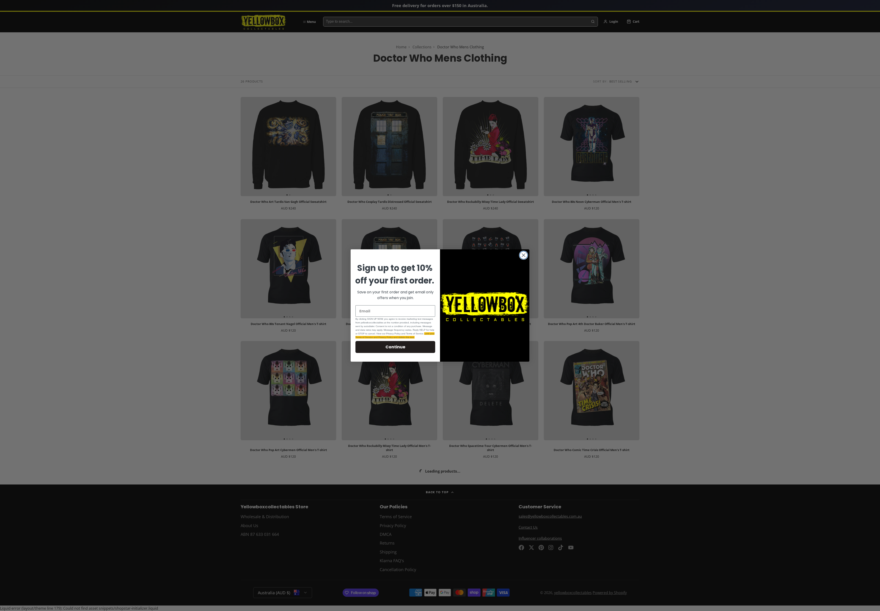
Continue (395, 347)
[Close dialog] (524, 255)
